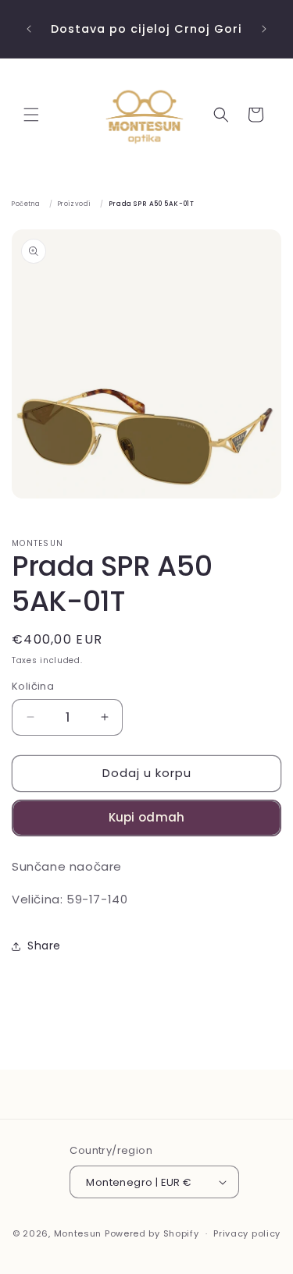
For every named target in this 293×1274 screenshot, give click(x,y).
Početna (26, 203)
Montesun (78, 1233)
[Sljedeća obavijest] (264, 29)
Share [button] (44, 945)
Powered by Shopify (152, 1233)
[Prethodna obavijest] (29, 29)
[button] (31, 115)
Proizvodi (74, 203)
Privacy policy (246, 1233)
